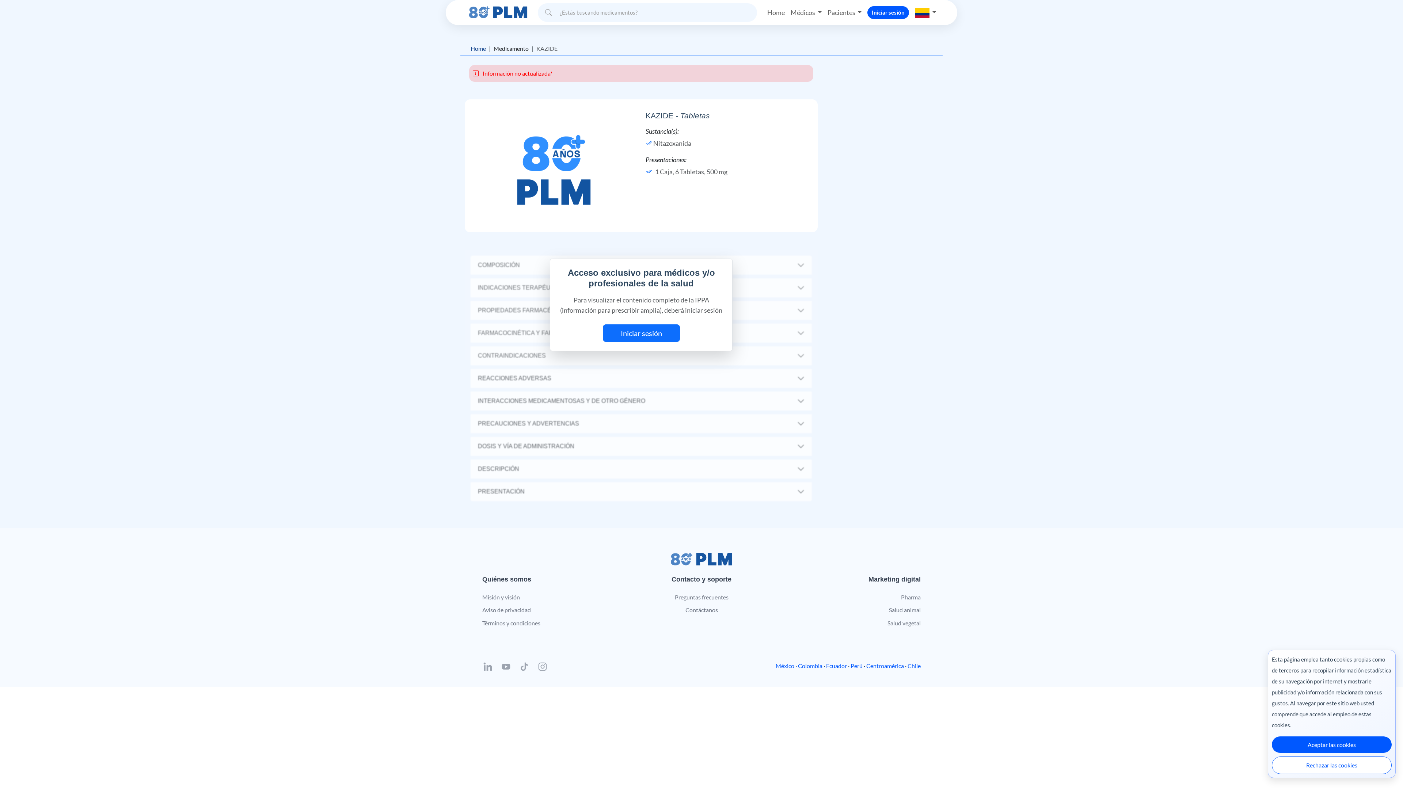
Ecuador (836, 665)
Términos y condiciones (511, 623)
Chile (914, 665)
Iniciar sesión (888, 12)
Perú (857, 665)
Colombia (810, 665)
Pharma (911, 597)
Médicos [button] (803, 12)
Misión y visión (501, 597)
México (785, 665)
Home (776, 12)
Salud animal (905, 609)
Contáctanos (701, 609)
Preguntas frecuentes (702, 597)
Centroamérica (885, 665)
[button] (925, 12)
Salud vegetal (904, 623)
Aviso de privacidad (506, 609)
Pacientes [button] (842, 12)
